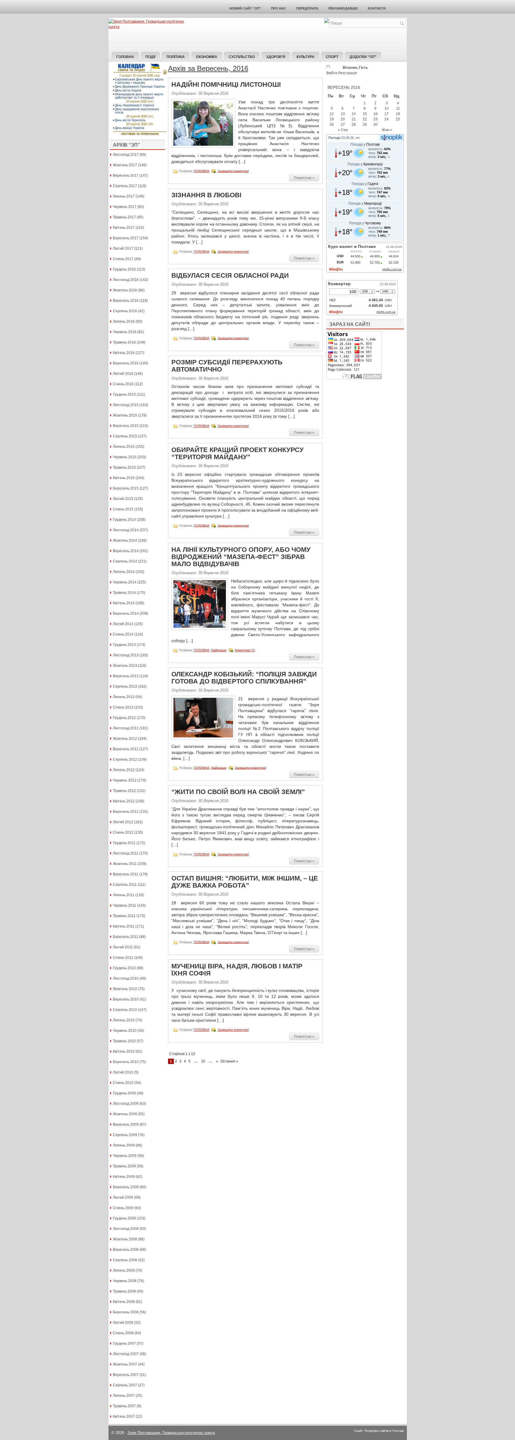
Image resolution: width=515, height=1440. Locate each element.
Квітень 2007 (124, 1416)
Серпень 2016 (125, 311)
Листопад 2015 (126, 405)
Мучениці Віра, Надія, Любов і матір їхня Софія (237, 969)
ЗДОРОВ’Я (275, 57)
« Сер (343, 130)
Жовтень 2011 (125, 864)
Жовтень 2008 (125, 1239)
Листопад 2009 (126, 1104)
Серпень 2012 (125, 759)
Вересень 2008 (126, 1250)
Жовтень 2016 (125, 290)
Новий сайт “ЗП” (245, 8)
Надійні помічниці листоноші (226, 84)
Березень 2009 (126, 1187)
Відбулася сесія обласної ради (230, 275)
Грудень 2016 (124, 269)
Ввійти (331, 73)
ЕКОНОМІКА (206, 57)
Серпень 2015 (125, 436)
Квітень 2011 (123, 926)
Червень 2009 (124, 1156)
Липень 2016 (124, 321)
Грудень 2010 (124, 968)
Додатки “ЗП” (363, 57)
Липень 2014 (124, 572)
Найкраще (219, 650)
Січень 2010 (123, 1083)
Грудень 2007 (124, 1343)
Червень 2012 (124, 780)
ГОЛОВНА (201, 171)
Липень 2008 (124, 1270)
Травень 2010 (124, 1041)
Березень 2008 (126, 1312)
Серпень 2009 (125, 1135)
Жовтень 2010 (125, 989)
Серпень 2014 (125, 561)
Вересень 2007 (126, 1375)
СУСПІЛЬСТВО (242, 57)
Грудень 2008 (124, 1218)
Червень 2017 (124, 207)
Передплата (307, 8)
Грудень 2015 (124, 394)
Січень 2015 (123, 509)
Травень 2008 (124, 1291)
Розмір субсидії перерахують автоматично (227, 365)
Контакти (377, 8)
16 (375, 114)
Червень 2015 (124, 457)
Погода (334, 137)
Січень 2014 (123, 634)
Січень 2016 (123, 384)
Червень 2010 (124, 1031)
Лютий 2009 (123, 1197)
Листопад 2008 (126, 1229)
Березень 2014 (126, 613)
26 (332, 124)
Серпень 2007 (125, 1385)
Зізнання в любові (206, 195)
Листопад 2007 (126, 1354)
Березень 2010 (126, 1062)
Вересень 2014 (126, 551)
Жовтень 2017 (125, 165)
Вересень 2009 (126, 1124)
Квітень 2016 (124, 353)
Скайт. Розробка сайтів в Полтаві (379, 1431)
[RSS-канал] (326, 22)
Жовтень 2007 (125, 1364)
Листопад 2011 (125, 853)
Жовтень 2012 (125, 739)
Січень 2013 (123, 707)
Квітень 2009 (124, 1177)
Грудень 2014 (124, 520)
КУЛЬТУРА (305, 57)
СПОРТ (332, 57)
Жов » (387, 130)
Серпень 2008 (125, 1260)
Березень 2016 (126, 363)
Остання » (229, 1061)
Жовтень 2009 (125, 1114)
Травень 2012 (124, 791)
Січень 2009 (123, 1208)
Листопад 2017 (126, 155)
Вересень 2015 (126, 426)
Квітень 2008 (124, 1302)
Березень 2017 (126, 238)
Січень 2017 (123, 259)
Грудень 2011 (124, 843)
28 (354, 124)
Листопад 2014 (126, 530)
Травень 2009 (124, 1166)
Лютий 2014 (123, 624)
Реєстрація (347, 73)
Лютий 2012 (123, 822)
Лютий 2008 (123, 1323)
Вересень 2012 (126, 749)
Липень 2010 (124, 1020)
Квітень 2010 (124, 1051)
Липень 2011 (123, 895)
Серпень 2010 (125, 1010)
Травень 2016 (124, 342)
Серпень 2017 (125, 186)
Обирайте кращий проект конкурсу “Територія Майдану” (237, 453)
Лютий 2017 (123, 248)
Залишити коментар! (233, 171)
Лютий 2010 (123, 1072)
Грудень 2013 (124, 645)
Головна (125, 57)
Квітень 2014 (124, 603)
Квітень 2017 (124, 228)
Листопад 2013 (126, 655)
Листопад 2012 (126, 728)
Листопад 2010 (126, 978)
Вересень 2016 (126, 301)
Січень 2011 (123, 958)
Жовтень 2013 (125, 666)
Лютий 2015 (123, 499)
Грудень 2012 (124, 718)
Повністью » (304, 178)
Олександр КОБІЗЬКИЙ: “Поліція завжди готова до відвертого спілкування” (244, 677)
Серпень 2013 (125, 686)
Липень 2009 (124, 1145)
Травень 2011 (124, 916)
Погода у (365, 144)
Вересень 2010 (126, 999)
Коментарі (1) (245, 650)
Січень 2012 (123, 832)
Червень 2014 (124, 582)
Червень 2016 (124, 332)
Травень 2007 (124, 1406)
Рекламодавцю (343, 8)
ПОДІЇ (150, 57)
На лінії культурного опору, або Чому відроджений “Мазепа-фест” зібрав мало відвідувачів (241, 557)
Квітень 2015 (124, 478)
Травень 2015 (124, 467)
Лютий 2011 (123, 947)
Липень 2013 (124, 697)
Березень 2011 (125, 937)
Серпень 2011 (125, 885)
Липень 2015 (124, 447)
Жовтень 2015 (125, 415)
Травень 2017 (124, 217)
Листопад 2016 (126, 280)
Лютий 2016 (123, 374)
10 (203, 1061)
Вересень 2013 (126, 676)
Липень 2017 (124, 196)
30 (375, 124)
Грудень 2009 (124, 1093)
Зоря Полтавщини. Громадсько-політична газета (171, 1432)
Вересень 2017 (126, 175)
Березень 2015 (126, 488)
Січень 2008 (123, 1333)
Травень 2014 (124, 593)
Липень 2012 (124, 770)
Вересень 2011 (125, 874)
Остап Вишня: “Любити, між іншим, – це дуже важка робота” (244, 881)
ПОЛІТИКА (176, 57)
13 (343, 114)
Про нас (278, 8)
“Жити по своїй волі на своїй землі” (238, 792)
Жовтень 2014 (125, 540)
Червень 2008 (124, 1281)
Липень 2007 (124, 1396)
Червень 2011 (124, 905)
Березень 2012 (126, 812)
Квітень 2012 (124, 801)
